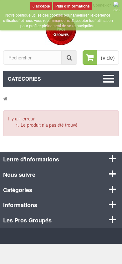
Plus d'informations (72, 6)
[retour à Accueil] (5, 98)
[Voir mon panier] (90, 57)
